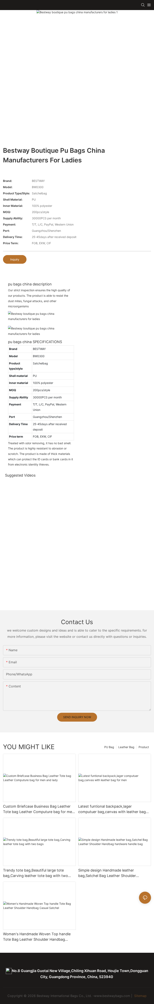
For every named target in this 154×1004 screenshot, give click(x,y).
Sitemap (140, 996)
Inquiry (14, 259)
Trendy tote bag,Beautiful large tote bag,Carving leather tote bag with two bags (35, 873)
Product (144, 747)
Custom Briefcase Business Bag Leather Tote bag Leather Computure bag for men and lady (38, 809)
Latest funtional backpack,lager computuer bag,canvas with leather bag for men (112, 809)
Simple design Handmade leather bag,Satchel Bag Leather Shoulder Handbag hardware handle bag (107, 873)
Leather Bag (126, 747)
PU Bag (109, 747)
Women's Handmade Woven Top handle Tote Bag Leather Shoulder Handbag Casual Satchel (37, 937)
